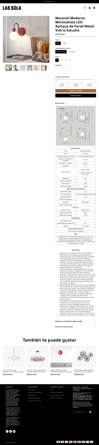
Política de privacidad (34, 398)
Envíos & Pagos (32, 395)
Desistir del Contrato (56, 398)
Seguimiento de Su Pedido (57, 395)
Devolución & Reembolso (35, 392)
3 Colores (72, 52)
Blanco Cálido (61, 52)
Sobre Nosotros (32, 390)
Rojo (58, 43)
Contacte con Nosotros (56, 392)
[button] (85, 8)
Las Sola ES (11, 442)
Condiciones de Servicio (34, 400)
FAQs (51, 390)
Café (64, 43)
